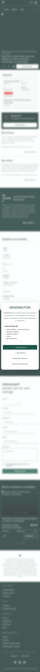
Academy (6, 640)
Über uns (6, 618)
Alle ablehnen (21, 353)
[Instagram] (15, 662)
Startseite (14, 9)
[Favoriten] (31, 3)
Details (22, 9)
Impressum (14, 656)
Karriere (5, 637)
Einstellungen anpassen (20, 358)
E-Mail (4, 437)
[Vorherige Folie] (14, 512)
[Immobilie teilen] (8, 66)
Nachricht (6, 447)
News (4, 627)
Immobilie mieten (8, 593)
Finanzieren (7, 596)
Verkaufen (6, 605)
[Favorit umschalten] (4, 536)
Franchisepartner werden (11, 646)
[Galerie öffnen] (13, 66)
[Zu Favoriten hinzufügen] (4, 66)
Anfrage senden (20, 125)
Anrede (4, 399)
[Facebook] (20, 662)
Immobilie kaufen (8, 590)
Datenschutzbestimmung (14, 464)
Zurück (7, 9)
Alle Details (29, 536)
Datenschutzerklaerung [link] (20, 364)
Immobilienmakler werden (11, 643)
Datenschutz (25, 656)
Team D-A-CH (7, 621)
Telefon (5, 427)
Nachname (6, 418)
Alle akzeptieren (21, 347)
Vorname (5, 408)
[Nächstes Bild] (37, 9)
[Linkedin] (24, 662)
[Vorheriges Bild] (33, 9)
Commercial (7, 624)
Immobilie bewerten (9, 609)
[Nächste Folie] (25, 512)
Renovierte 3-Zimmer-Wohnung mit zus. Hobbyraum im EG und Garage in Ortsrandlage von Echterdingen (18, 59)
